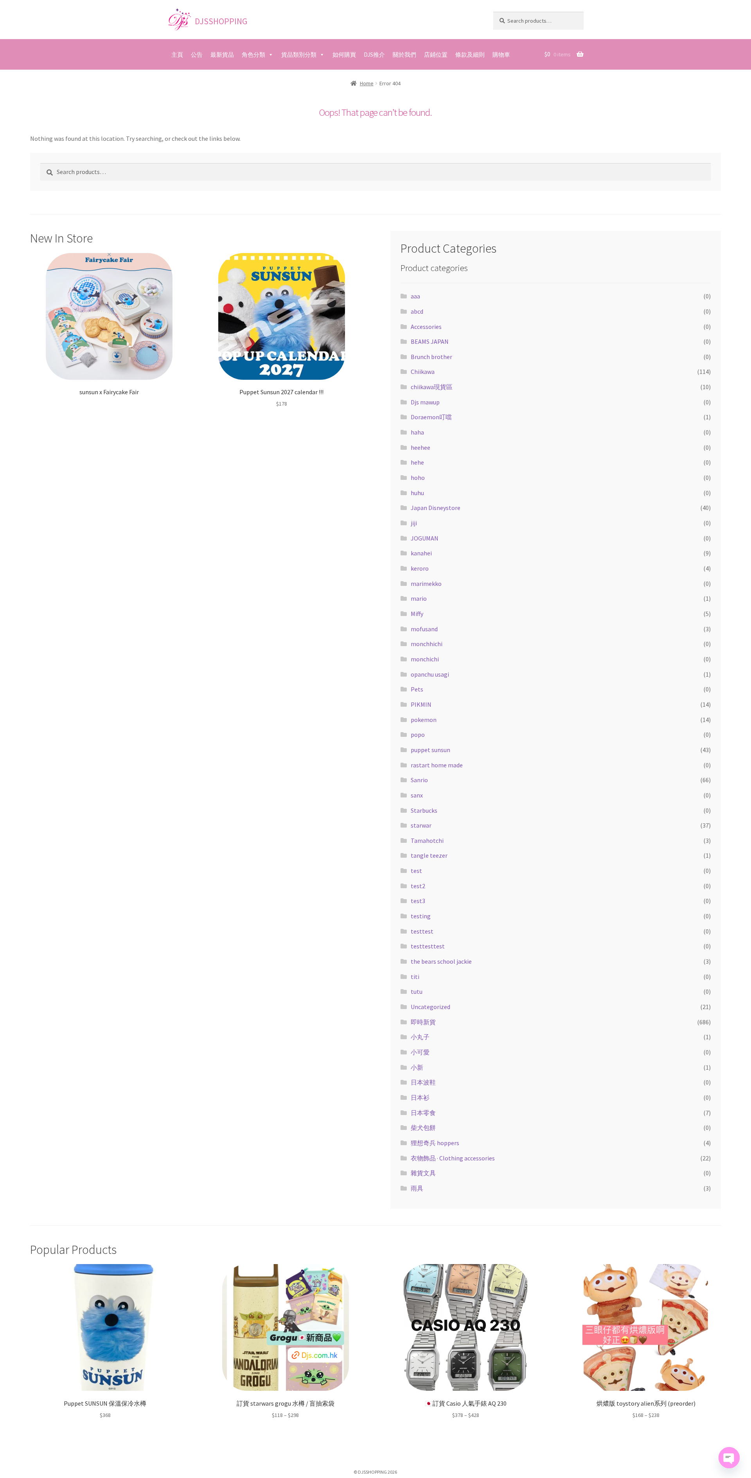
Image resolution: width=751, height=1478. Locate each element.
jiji (414, 523)
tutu (416, 991)
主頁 (177, 54)
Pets (417, 689)
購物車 (501, 54)
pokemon (424, 720)
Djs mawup (425, 402)
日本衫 (420, 1097)
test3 (418, 901)
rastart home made (437, 765)
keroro (420, 568)
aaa (415, 296)
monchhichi (426, 644)
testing (421, 916)
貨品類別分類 (298, 54)
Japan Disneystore (435, 508)
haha (417, 432)
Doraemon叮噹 (431, 417)
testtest (422, 931)
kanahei (421, 553)
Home (367, 83)
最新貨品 (222, 54)
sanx (417, 795)
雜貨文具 (423, 1173)
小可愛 (420, 1052)
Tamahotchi (427, 840)
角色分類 (253, 54)
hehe (417, 462)
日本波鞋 (423, 1082)
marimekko (426, 583)
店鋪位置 (435, 54)
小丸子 (420, 1037)
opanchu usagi (430, 674)
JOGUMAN (424, 538)
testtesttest (428, 946)
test (416, 871)
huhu (417, 493)
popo (418, 734)
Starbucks (424, 810)
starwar (421, 825)
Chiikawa (423, 371)
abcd (417, 311)
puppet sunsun (430, 750)
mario (419, 598)
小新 (417, 1067)
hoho (418, 477)
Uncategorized (430, 1007)
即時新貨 (423, 1022)
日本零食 (423, 1113)
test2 (418, 886)
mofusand (424, 629)
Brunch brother (431, 357)
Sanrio (419, 780)
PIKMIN (421, 704)
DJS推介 (374, 54)
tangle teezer (429, 855)
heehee (420, 447)
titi (415, 977)
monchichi (425, 659)
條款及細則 (470, 54)
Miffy (417, 614)
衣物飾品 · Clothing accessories (453, 1158)
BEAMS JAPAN (430, 341)
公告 (197, 54)
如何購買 (344, 54)
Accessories (426, 326)
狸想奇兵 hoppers (435, 1143)
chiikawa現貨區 (432, 387)
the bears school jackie (441, 961)
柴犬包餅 (423, 1127)
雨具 (417, 1188)
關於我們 (404, 54)
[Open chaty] (729, 1457)
